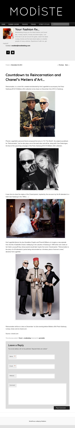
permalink (42, 338)
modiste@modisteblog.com (20, 46)
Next (67, 65)
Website (12, 376)
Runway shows (13, 24)
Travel (20, 338)
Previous (60, 65)
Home (3, 24)
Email (12, 366)
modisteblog (27, 338)
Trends (33, 24)
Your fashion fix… (27, 29)
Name (12, 356)
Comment (12, 385)
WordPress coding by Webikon (37, 421)
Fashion (25, 24)
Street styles (44, 24)
